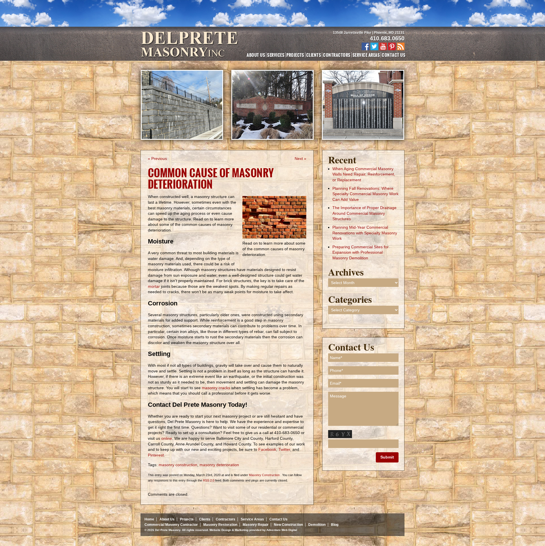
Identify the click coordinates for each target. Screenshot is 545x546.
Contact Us (393, 55)
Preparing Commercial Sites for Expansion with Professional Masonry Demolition (360, 252)
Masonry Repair (256, 525)
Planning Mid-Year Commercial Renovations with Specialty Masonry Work (364, 233)
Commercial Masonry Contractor (171, 525)
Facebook (267, 449)
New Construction (288, 525)
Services (275, 55)
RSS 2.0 (208, 480)
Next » (300, 158)
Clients (313, 55)
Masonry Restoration (220, 525)
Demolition (317, 525)
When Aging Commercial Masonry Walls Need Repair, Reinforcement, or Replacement (363, 174)
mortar (154, 286)
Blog (334, 525)
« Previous (157, 158)
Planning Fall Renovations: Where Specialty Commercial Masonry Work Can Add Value (365, 194)
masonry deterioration (219, 464)
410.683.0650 (387, 38)
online (166, 438)
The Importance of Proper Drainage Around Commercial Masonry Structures (364, 213)
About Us (256, 55)
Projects (295, 55)
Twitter (283, 449)
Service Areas (366, 55)
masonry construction (178, 464)
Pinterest (156, 455)
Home (149, 519)
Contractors (336, 55)
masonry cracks (216, 387)
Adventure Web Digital (282, 530)
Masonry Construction (264, 475)
